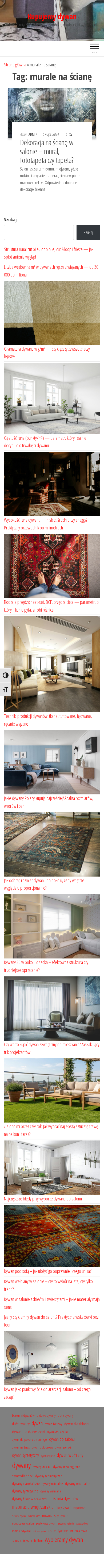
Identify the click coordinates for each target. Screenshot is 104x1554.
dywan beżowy (53, 1424)
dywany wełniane (51, 1491)
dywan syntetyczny (25, 1455)
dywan (37, 1423)
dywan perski (63, 1447)
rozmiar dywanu (21, 1531)
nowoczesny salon (23, 1523)
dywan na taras (21, 1447)
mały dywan (63, 1507)
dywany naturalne (52, 1483)
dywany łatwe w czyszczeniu (30, 1499)
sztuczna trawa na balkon (27, 1540)
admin (33, 134)
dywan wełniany (70, 1454)
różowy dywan (40, 1531)
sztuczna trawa (78, 1531)
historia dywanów (64, 1498)
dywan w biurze (48, 1456)
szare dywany (57, 1531)
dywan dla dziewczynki (28, 1431)
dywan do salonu (62, 1439)
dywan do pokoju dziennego (29, 1439)
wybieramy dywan (64, 1539)
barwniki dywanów (23, 1415)
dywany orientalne (77, 1483)
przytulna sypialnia (66, 1523)
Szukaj (10, 219)
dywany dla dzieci (22, 1475)
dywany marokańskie (26, 1483)
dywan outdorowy (42, 1447)
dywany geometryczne (48, 1475)
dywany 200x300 (42, 1466)
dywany (21, 1465)
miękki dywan (79, 1508)
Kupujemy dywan (52, 16)
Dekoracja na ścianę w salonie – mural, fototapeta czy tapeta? (47, 151)
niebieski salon (34, 1516)
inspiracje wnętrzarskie (33, 1506)
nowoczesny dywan (55, 1515)
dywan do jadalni (57, 1432)
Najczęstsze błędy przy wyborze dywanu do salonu (43, 1198)
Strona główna (15, 64)
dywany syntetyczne (25, 1491)
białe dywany (65, 1415)
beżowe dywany (46, 1415)
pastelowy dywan (46, 1523)
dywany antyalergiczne (66, 1466)
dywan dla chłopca (77, 1424)
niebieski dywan (19, 1516)
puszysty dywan (82, 1523)
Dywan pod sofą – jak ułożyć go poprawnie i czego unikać (47, 1271)
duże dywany (21, 1424)
